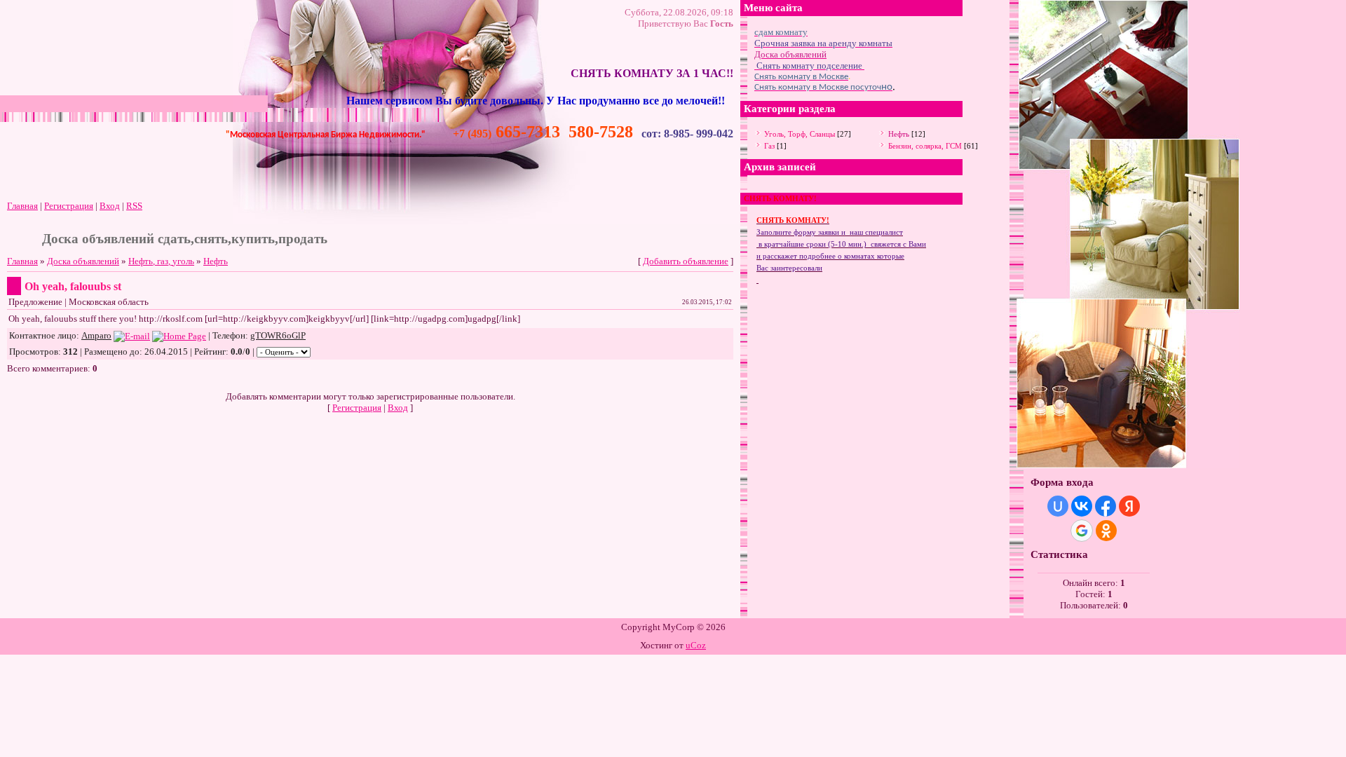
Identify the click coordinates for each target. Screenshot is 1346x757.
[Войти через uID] (1057, 506)
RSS (134, 205)
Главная (22, 205)
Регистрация (68, 205)
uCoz (696, 645)
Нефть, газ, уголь (161, 261)
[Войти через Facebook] (1105, 506)
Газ (769, 146)
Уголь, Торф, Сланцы (799, 134)
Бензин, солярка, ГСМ (925, 146)
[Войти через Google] (1081, 530)
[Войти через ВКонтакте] (1081, 506)
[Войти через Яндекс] (1129, 506)
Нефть (215, 261)
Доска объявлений (83, 261)
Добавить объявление (685, 261)
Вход (110, 205)
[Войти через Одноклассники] (1106, 530)
